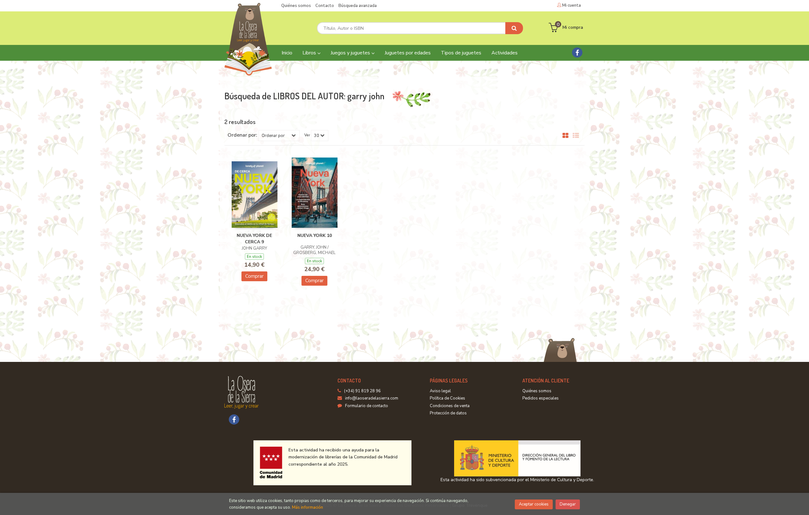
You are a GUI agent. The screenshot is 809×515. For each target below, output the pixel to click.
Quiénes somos (296, 6)
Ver (307, 135)
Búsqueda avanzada (357, 6)
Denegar (568, 504)
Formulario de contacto (366, 406)
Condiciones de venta (450, 406)
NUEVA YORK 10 (314, 236)
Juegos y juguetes (351, 52)
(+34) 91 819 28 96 (362, 391)
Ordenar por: (242, 135)
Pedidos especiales (540, 398)
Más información (307, 507)
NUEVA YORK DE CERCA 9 (254, 239)
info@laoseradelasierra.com (371, 398)
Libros (309, 52)
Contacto (324, 6)
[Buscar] (514, 28)
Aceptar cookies (534, 504)
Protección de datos (448, 413)
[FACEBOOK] (577, 52)
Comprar (254, 276)
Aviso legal (440, 391)
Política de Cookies (447, 398)
